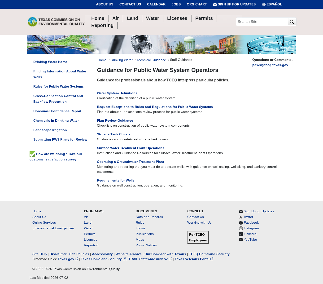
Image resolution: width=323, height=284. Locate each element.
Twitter (248, 217)
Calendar (156, 4)
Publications (145, 234)
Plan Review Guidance (115, 120)
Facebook (251, 222)
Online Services (44, 222)
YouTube (250, 239)
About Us (104, 4)
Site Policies (79, 254)
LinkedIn (250, 234)
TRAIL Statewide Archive (148, 259)
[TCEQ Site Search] (292, 22)
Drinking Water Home (50, 62)
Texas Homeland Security (102, 259)
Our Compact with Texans (165, 254)
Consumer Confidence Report (57, 111)
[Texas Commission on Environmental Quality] (56, 22)
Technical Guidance (151, 60)
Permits (89, 234)
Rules (140, 222)
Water (88, 228)
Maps (140, 239)
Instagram (251, 228)
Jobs (176, 4)
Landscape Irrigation (50, 130)
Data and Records (149, 217)
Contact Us (130, 4)
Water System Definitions (117, 93)
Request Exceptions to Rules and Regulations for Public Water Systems (155, 107)
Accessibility (103, 254)
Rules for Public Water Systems (58, 86)
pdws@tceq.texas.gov (270, 65)
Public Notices (146, 245)
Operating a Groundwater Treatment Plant (130, 162)
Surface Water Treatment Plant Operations (130, 148)
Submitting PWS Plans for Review (60, 139)
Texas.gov (66, 259)
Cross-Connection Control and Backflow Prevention (58, 98)
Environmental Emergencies (53, 228)
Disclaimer (58, 254)
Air (86, 217)
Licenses (90, 239)
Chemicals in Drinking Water (56, 120)
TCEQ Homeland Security (209, 254)
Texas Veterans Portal (192, 259)
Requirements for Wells (116, 180)
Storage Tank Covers (114, 134)
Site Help (39, 254)
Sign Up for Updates (236, 4)
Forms (140, 228)
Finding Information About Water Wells (59, 74)
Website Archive (129, 254)
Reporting (91, 245)
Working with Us (199, 222)
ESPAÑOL (274, 4)
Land (88, 222)
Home (102, 60)
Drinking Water (122, 60)
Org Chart (197, 4)
